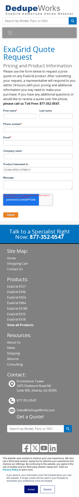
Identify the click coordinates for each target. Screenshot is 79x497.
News (11, 348)
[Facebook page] (26, 450)
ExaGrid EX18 (16, 319)
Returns (13, 359)
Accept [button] (31, 489)
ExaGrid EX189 (17, 308)
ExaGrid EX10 (16, 314)
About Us (14, 342)
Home (11, 258)
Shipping (13, 353)
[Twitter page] (35, 450)
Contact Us (15, 269)
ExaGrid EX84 (16, 303)
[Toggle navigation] (10, 33)
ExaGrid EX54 (16, 297)
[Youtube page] (44, 450)
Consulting (15, 364)
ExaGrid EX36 (16, 292)
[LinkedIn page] (53, 450)
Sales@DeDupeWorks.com (36, 410)
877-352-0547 (26, 400)
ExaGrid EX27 (16, 286)
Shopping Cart (17, 263)
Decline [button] (48, 489)
